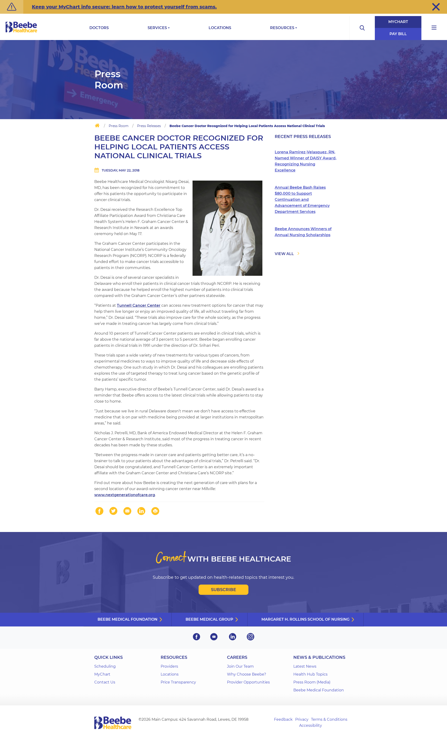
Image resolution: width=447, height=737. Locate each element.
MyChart (398, 22)
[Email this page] (127, 511)
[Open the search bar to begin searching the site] (362, 28)
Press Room (119, 126)
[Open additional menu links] (434, 28)
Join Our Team (240, 666)
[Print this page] (155, 511)
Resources (282, 28)
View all (284, 254)
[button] (436, 6)
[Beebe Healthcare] (21, 32)
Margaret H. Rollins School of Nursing (305, 619)
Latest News (304, 666)
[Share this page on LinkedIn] (141, 511)
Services (157, 28)
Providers (169, 666)
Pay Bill (398, 34)
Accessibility (310, 725)
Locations (220, 28)
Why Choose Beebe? (246, 674)
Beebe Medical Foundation (127, 619)
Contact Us (104, 682)
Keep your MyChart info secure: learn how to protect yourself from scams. (124, 7)
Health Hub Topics (310, 674)
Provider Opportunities (248, 682)
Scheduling (105, 666)
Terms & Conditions (329, 719)
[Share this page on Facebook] (99, 511)
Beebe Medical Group (209, 619)
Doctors (99, 28)
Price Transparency (178, 682)
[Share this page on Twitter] (113, 511)
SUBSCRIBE (223, 589)
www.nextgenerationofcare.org (124, 495)
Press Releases (149, 126)
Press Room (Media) (311, 682)
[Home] (97, 126)
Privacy (301, 719)
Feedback (283, 719)
